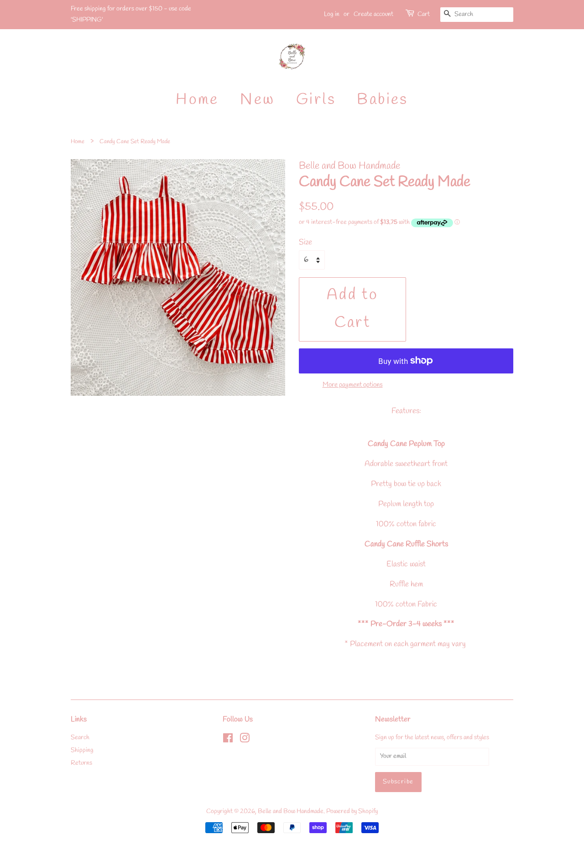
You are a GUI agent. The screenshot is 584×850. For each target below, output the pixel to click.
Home (197, 99)
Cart (423, 14)
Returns (81, 763)
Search (80, 737)
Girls (316, 99)
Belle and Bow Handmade (290, 811)
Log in (331, 14)
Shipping (82, 750)
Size (305, 242)
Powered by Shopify (352, 811)
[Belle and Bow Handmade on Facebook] (228, 740)
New (257, 99)
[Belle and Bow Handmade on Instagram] (245, 740)
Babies (382, 99)
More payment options (353, 384)
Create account (373, 14)
